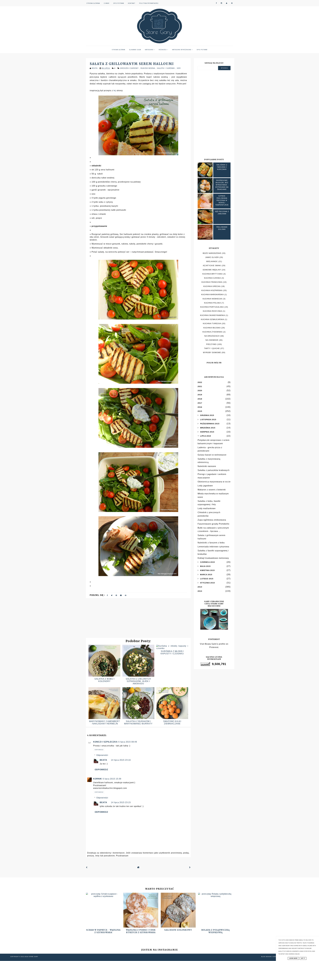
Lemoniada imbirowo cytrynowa (213, 547)
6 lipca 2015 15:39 (112, 779)
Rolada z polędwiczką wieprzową (215, 931)
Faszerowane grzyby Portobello (213, 524)
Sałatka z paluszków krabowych (214, 470)
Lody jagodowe (205, 486)
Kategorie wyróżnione (182, 50)
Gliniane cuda (135, 50)
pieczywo (211, 344)
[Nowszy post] (86, 867)
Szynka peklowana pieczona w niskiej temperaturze (222, 200)
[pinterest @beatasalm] (232, 3)
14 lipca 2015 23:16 (121, 760)
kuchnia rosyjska (212, 311)
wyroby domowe (212, 352)
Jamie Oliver (212, 257)
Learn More (293, 958)
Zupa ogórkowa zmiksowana (212, 520)
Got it (303, 958)
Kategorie (149, 50)
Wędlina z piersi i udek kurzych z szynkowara (141, 931)
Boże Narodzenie (212, 253)
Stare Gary (33, 956)
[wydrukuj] (126, 595)
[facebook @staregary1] (216, 3)
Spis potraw (118, 3)
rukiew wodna (148, 68)
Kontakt (131, 3)
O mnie (106, 3)
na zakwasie (211, 340)
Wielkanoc (212, 261)
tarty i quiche (212, 348)
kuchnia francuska (211, 282)
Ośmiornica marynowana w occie (214, 482)
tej (115, 90)
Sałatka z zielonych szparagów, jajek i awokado (138, 681)
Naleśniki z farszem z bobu (211, 543)
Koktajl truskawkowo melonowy (213, 558)
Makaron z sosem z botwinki (212, 490)
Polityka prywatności (148, 3)
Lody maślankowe (207, 508)
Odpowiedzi (102, 755)
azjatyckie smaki (212, 266)
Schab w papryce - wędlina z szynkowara (103, 931)
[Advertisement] (138, 619)
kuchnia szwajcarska (212, 319)
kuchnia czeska (212, 278)
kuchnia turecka (212, 323)
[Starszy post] (190, 867)
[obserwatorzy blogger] (226, 3)
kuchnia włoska (212, 328)
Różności (163, 50)
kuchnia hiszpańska (211, 290)
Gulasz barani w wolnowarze (212, 455)
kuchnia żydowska (212, 332)
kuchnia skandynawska (212, 315)
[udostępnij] (107, 595)
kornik (97, 779)
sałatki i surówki (166, 68)
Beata (103, 760)
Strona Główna (93, 3)
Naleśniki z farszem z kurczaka (222, 167)
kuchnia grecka (211, 286)
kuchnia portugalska (212, 307)
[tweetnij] (112, 595)
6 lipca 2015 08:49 (127, 742)
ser (179, 68)
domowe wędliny (212, 270)
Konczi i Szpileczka (105, 742)
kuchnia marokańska (212, 294)
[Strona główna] (138, 867)
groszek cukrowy (129, 68)
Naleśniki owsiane (207, 466)
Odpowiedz (99, 749)
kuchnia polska (212, 303)
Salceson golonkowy (178, 930)
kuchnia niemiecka (212, 299)
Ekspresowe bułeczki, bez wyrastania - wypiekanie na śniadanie (222, 184)
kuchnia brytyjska (212, 274)
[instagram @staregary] (221, 3)
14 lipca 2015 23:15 (121, 802)
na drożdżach (212, 336)
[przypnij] (116, 595)
